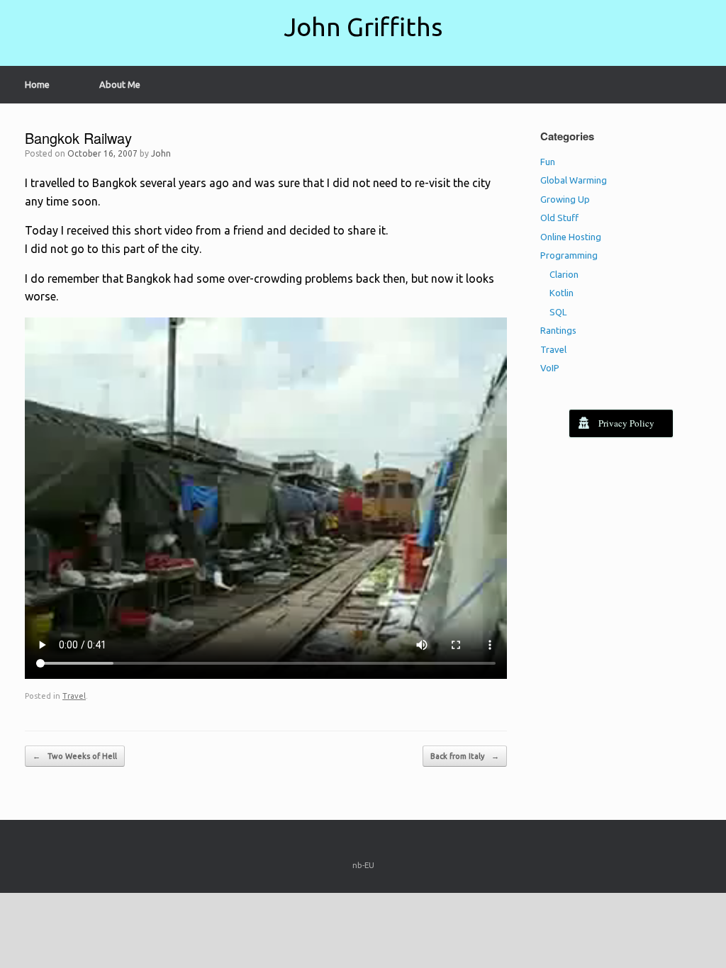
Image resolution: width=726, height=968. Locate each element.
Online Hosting (570, 237)
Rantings (558, 330)
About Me (119, 84)
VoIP (549, 368)
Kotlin (561, 293)
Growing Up (565, 199)
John (161, 153)
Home (37, 84)
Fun (547, 162)
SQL (557, 312)
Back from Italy (464, 756)
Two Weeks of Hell (75, 756)
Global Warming (573, 180)
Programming (569, 255)
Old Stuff (559, 218)
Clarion (564, 274)
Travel (74, 696)
